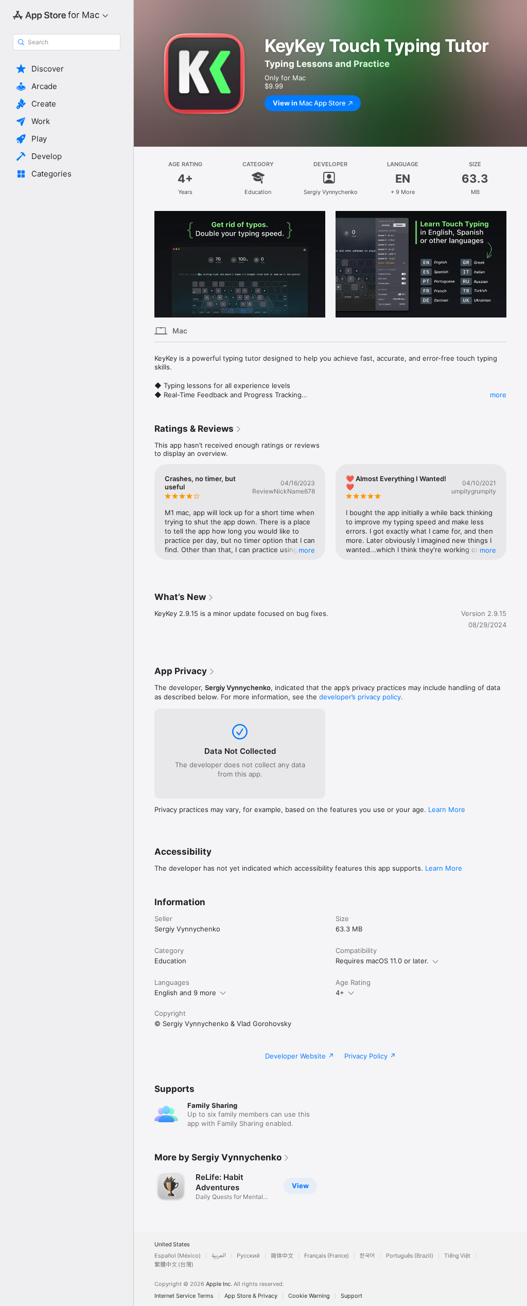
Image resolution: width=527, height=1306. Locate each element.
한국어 (367, 1256)
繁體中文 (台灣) (174, 1264)
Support (351, 1296)
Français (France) (326, 1256)
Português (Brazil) (409, 1256)
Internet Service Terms (184, 1296)
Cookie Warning (309, 1296)
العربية (219, 1256)
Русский (248, 1256)
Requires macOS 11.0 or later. (382, 961)
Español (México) (177, 1256)
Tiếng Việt (457, 1256)
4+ (340, 993)
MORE (306, 550)
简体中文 (282, 1256)
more (498, 395)
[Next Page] (517, 264)
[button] (66, 69)
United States (172, 1244)
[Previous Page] (144, 264)
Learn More (446, 809)
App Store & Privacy (250, 1296)
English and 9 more (185, 993)
